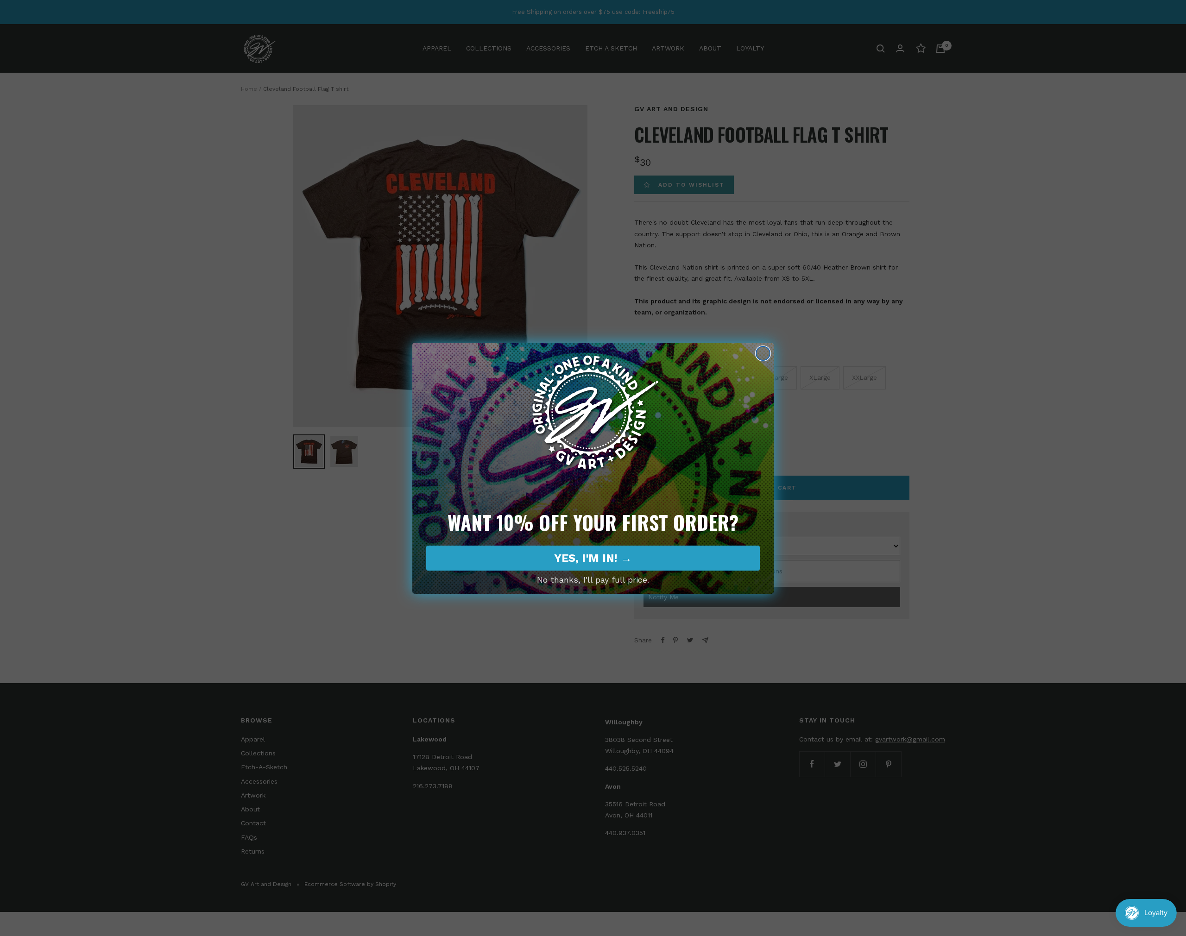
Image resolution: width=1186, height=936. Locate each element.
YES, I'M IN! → (593, 558)
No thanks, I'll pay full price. (593, 579)
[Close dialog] (763, 353)
